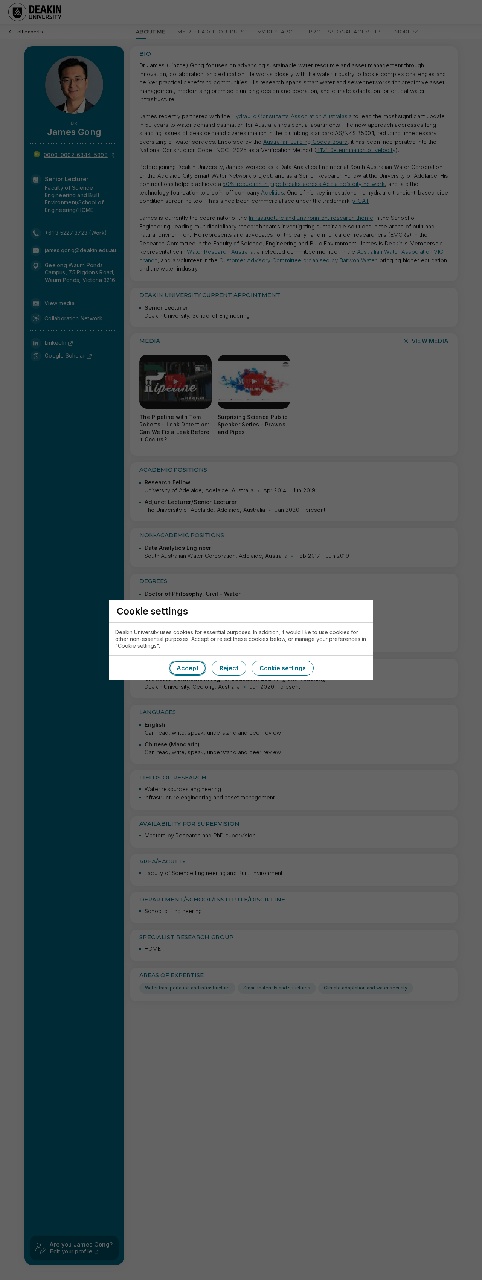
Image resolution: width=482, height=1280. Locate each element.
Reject (229, 668)
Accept (187, 668)
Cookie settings (282, 668)
